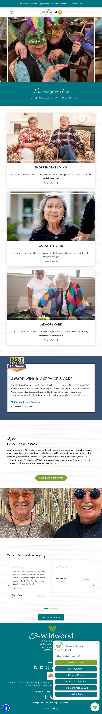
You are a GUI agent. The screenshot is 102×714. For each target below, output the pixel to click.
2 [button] (48, 608)
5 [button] (55, 608)
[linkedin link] (41, 667)
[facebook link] (35, 667)
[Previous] (8, 585)
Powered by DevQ (51, 708)
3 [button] (51, 608)
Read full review (62, 588)
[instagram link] (47, 667)
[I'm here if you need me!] (95, 707)
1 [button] (45, 608)
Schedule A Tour (76, 3)
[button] (6, 708)
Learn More (49, 183)
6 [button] (57, 608)
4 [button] (53, 608)
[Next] (93, 585)
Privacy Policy (37, 692)
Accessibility (51, 692)
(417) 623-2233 (51, 649)
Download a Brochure (51, 478)
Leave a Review (49, 617)
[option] (29, 577)
